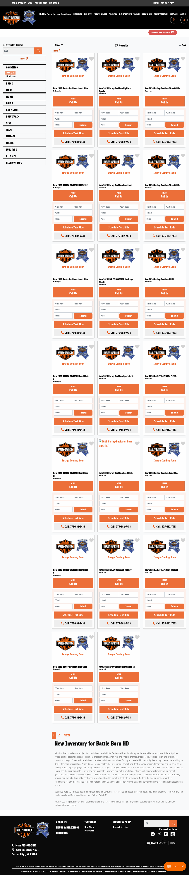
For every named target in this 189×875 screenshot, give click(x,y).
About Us (61, 822)
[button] (78, 14)
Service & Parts (122, 822)
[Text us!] (175, 867)
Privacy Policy (59, 871)
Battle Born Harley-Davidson (55, 14)
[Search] (38, 50)
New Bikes (89, 827)
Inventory (90, 822)
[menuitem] (25, 73)
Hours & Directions (67, 827)
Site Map (74, 871)
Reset (23, 58)
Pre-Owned (89, 830)
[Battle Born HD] (19, 17)
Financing (62, 833)
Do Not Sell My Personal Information (100, 871)
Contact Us (26, 871)
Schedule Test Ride (73, 133)
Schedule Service (120, 827)
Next (67, 735)
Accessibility (42, 871)
